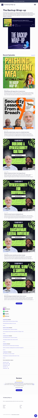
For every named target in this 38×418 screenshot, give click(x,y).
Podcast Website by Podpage (15, 414)
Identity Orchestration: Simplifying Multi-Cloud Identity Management (13, 347)
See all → (4, 325)
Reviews (4, 407)
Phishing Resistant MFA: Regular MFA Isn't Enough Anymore (14, 91)
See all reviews (19, 390)
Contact (21, 405)
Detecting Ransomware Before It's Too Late (9, 323)
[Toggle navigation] (35, 4)
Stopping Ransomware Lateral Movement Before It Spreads (14, 255)
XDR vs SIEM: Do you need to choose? (8, 353)
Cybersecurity (6, 368)
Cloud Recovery (6, 335)
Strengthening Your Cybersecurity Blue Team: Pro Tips (11, 355)
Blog (20, 406)
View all (32, 55)
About (4, 406)
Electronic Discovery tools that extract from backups (11, 345)
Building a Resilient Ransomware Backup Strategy (10, 321)
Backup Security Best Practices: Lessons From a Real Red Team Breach (16, 132)
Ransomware (5, 319)
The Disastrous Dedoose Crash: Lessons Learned (10, 339)
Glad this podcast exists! (19, 382)
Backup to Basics (6, 327)
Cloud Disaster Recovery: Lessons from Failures (10, 329)
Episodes (4, 405)
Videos (21, 407)
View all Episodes (19, 303)
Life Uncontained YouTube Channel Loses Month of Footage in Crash (13, 331)
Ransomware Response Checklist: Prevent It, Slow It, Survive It (15, 296)
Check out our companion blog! (19, 1)
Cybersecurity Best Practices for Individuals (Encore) (13, 214)
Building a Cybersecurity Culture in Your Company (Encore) (14, 173)
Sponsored (5, 366)
